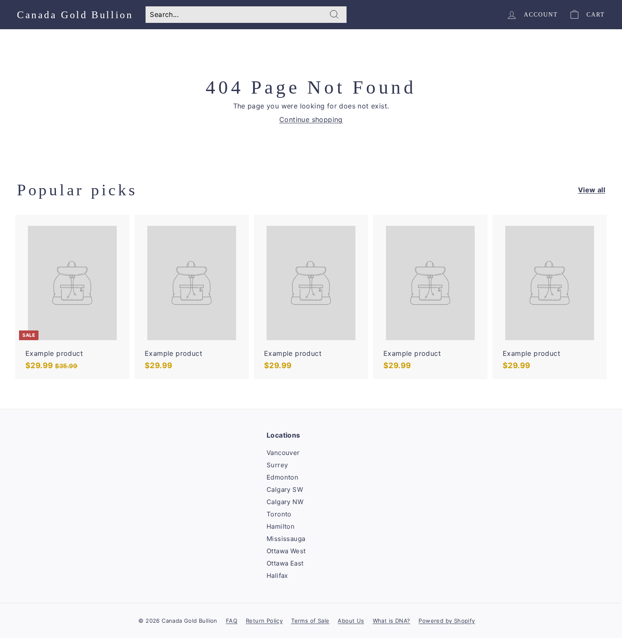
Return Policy (264, 620)
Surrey (277, 465)
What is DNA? (391, 620)
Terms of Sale (310, 620)
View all (591, 190)
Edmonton (282, 477)
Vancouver (283, 453)
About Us (351, 620)
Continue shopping (311, 119)
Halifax (277, 575)
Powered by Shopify (446, 620)
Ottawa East (285, 563)
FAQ (231, 620)
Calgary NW (285, 502)
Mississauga (286, 539)
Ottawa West (286, 551)
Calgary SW (285, 489)
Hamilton (280, 526)
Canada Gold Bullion (75, 15)
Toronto (279, 514)
